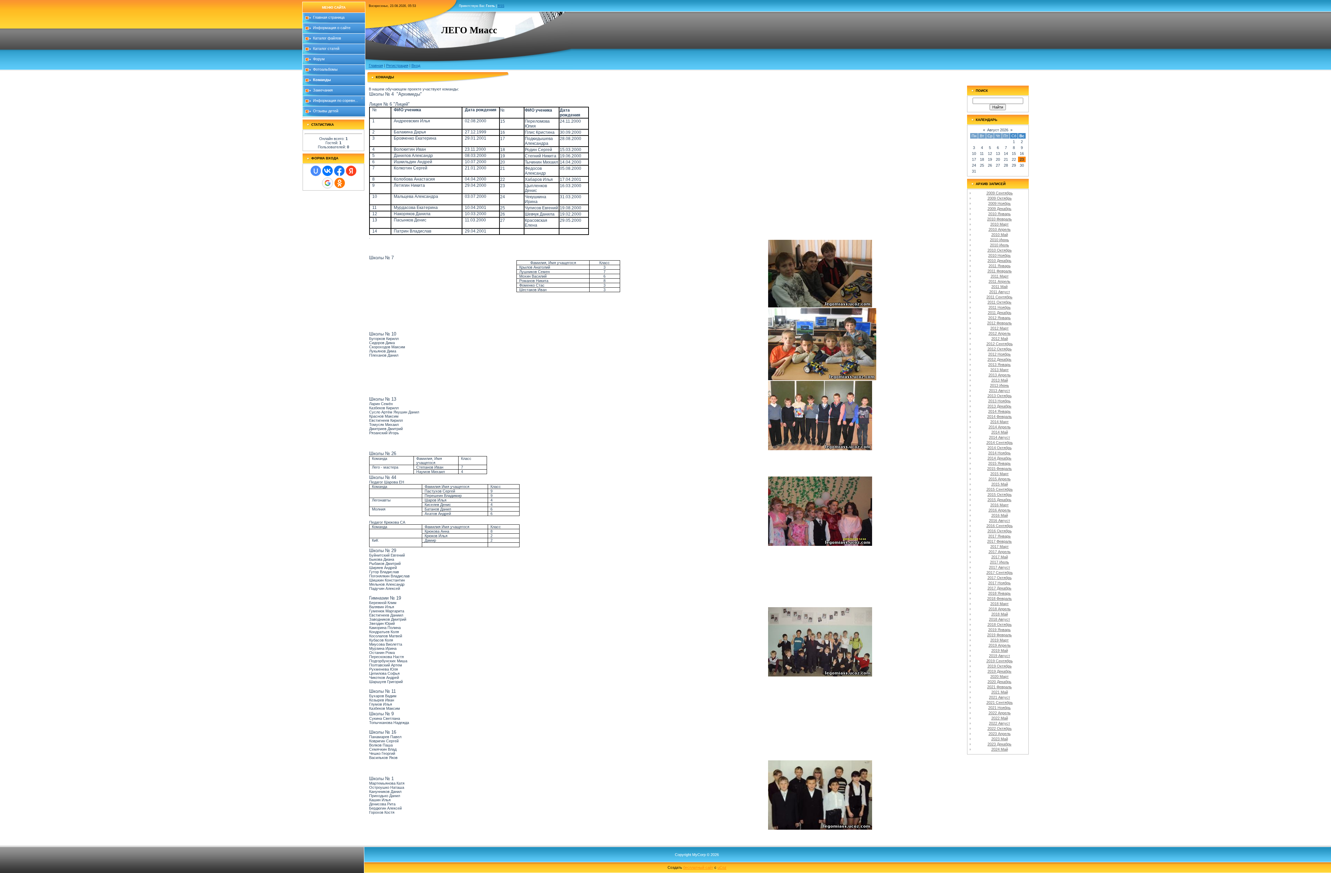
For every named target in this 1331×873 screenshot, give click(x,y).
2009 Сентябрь (999, 193)
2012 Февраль (999, 323)
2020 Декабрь (999, 682)
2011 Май (999, 287)
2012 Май (999, 339)
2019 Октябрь (1000, 666)
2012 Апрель (1000, 333)
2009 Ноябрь (999, 203)
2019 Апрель (1000, 645)
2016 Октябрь (1000, 531)
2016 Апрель (1000, 510)
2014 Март (999, 422)
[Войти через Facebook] (339, 171)
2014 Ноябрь (999, 453)
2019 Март (999, 640)
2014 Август (999, 437)
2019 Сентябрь (999, 661)
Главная (376, 65)
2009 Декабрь (999, 209)
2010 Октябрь (1000, 250)
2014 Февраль (999, 416)
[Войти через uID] (316, 171)
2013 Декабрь (999, 406)
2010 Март (999, 224)
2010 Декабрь (999, 261)
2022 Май (999, 718)
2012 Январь (999, 318)
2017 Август (999, 567)
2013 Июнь (999, 385)
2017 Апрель (1000, 552)
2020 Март (999, 676)
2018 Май (999, 614)
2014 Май (999, 432)
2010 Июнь (999, 240)
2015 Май (999, 484)
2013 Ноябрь (999, 401)
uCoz (722, 867)
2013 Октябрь (1000, 396)
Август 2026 (997, 130)
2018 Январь (999, 593)
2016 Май (999, 515)
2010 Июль (999, 245)
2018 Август (999, 619)
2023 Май (999, 739)
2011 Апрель (999, 281)
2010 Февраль (999, 219)
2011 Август (999, 292)
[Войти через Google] (327, 183)
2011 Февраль (1000, 271)
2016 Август (999, 520)
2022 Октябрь (1000, 728)
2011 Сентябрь (999, 297)
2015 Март (999, 474)
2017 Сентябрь (999, 572)
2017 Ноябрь (999, 583)
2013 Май (999, 380)
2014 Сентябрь (999, 442)
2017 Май (999, 557)
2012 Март (999, 328)
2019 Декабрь (999, 671)
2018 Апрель (1000, 609)
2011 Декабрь (999, 313)
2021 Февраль (999, 687)
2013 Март (999, 370)
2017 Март (999, 546)
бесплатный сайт (698, 867)
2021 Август (999, 697)
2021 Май (999, 692)
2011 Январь (1000, 266)
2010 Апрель (1000, 229)
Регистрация (397, 65)
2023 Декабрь (999, 744)
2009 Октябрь (1000, 198)
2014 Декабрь (999, 458)
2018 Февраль (999, 598)
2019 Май (999, 650)
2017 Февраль (999, 541)
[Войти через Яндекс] (351, 171)
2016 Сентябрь (999, 526)
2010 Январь (999, 214)
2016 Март (999, 505)
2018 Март (999, 604)
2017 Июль (999, 562)
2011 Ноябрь (1000, 307)
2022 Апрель (1000, 713)
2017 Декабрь (999, 588)
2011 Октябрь (999, 302)
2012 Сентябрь (999, 344)
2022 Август (999, 723)
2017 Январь (999, 536)
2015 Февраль (999, 468)
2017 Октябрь (1000, 578)
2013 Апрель (1000, 375)
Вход (415, 65)
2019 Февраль (999, 635)
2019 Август (999, 656)
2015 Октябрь (1000, 494)
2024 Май (999, 749)
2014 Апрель (1000, 427)
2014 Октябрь (1000, 448)
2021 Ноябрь (999, 708)
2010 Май (999, 235)
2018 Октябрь (1000, 624)
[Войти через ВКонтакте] (327, 171)
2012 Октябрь (1000, 349)
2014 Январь (999, 411)
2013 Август (999, 391)
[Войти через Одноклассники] (339, 183)
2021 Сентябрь (999, 702)
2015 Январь (999, 463)
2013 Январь (999, 365)
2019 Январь (999, 630)
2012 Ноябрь (999, 354)
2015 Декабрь (999, 500)
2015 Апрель (1000, 479)
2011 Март (1000, 276)
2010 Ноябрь (999, 255)
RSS (501, 6)
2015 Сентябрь (999, 489)
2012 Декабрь (999, 359)
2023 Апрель (1000, 734)
